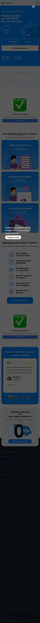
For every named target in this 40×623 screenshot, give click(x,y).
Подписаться (13, 237)
